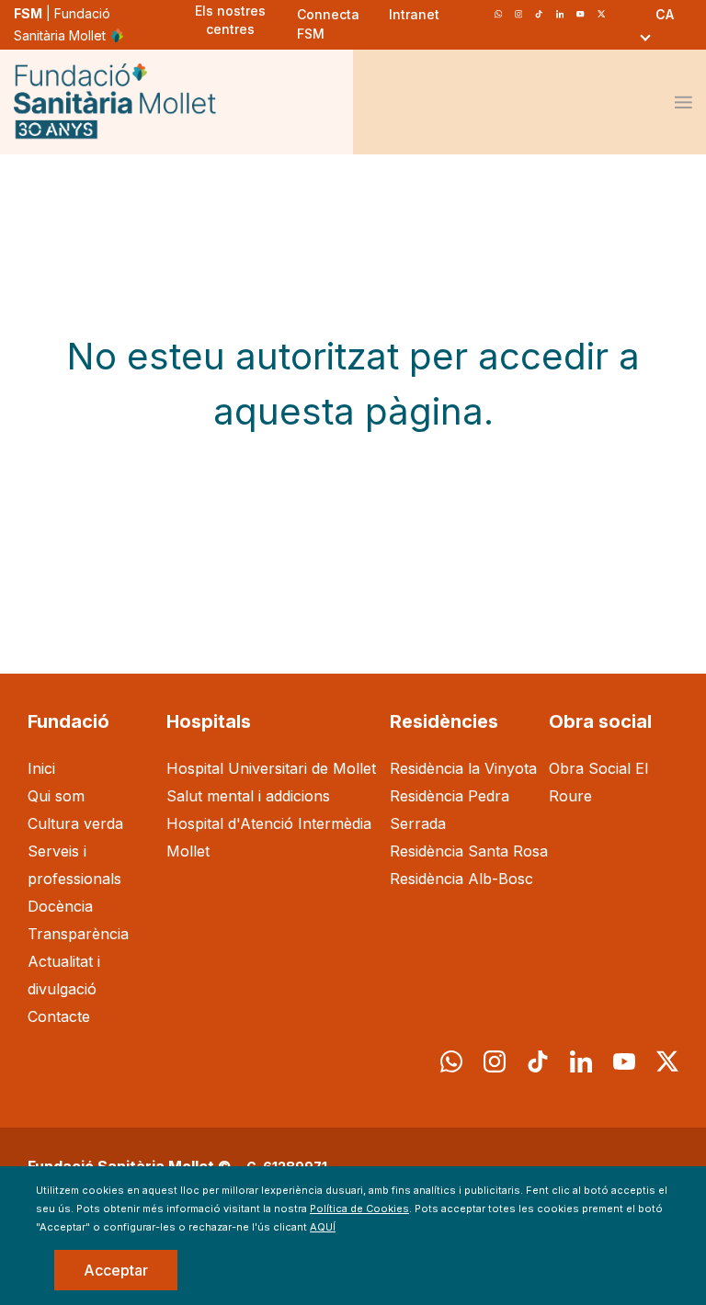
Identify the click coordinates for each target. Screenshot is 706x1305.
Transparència (78, 934)
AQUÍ (323, 1226)
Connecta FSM (328, 23)
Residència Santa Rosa (469, 851)
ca (664, 14)
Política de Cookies (359, 1208)
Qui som (56, 796)
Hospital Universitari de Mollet (271, 768)
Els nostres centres (230, 20)
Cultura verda (75, 823)
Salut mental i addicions (248, 796)
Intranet (414, 14)
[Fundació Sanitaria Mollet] (115, 102)
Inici (41, 768)
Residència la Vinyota (463, 768)
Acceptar (116, 1270)
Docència (60, 906)
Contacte (59, 1016)
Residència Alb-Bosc (461, 878)
